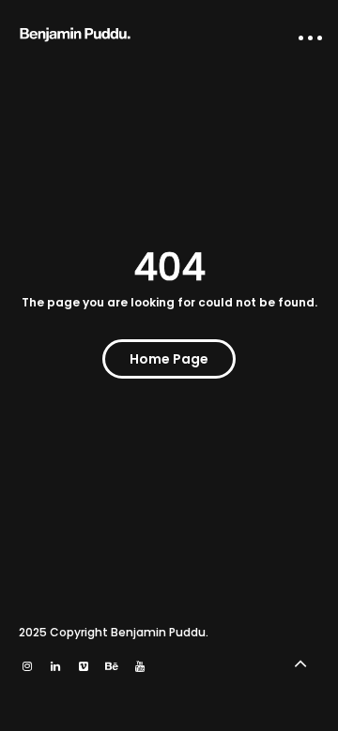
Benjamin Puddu (158, 632)
